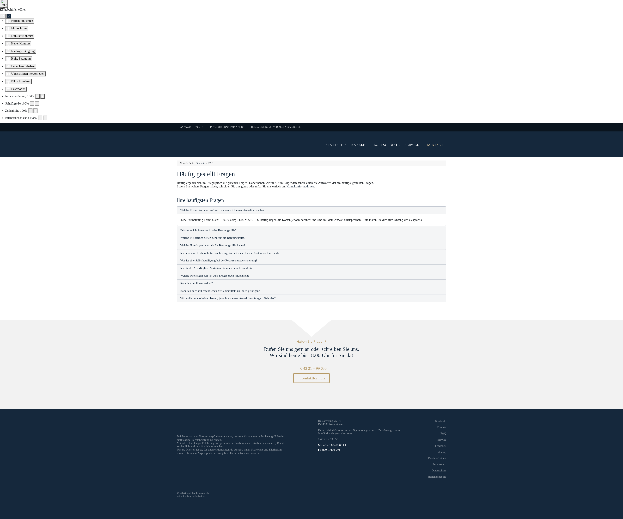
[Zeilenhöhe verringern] (30, 110)
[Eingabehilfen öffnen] (4, 4)
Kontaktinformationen (300, 186)
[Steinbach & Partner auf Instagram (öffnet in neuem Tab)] (443, 494)
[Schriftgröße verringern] (32, 103)
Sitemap (441, 452)
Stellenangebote (437, 476)
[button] (311, 210)
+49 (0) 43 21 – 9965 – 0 (191, 127)
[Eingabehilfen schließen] (8, 16)
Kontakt (435, 145)
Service (412, 145)
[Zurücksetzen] (3, 16)
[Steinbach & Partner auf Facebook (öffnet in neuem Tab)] (437, 494)
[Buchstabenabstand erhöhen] (45, 118)
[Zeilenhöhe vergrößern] (35, 110)
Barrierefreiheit (437, 458)
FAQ (443, 433)
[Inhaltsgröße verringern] (37, 96)
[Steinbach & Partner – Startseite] (221, 144)
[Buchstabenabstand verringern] (40, 118)
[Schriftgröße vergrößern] (37, 103)
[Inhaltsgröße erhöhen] (42, 96)
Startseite (336, 145)
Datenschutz (439, 470)
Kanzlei (359, 145)
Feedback (440, 445)
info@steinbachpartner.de (227, 127)
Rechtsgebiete (385, 145)
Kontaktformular (313, 378)
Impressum (439, 464)
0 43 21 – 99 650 (313, 368)
